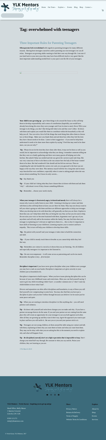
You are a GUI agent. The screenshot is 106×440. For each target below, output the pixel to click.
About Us (95, 409)
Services (95, 419)
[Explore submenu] (64, 7)
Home (44, 7)
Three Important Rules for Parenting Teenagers (48, 43)
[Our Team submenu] (55, 7)
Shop (94, 412)
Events (94, 416)
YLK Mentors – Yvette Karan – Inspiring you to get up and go (29, 404)
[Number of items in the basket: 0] (103, 10)
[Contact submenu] (91, 7)
